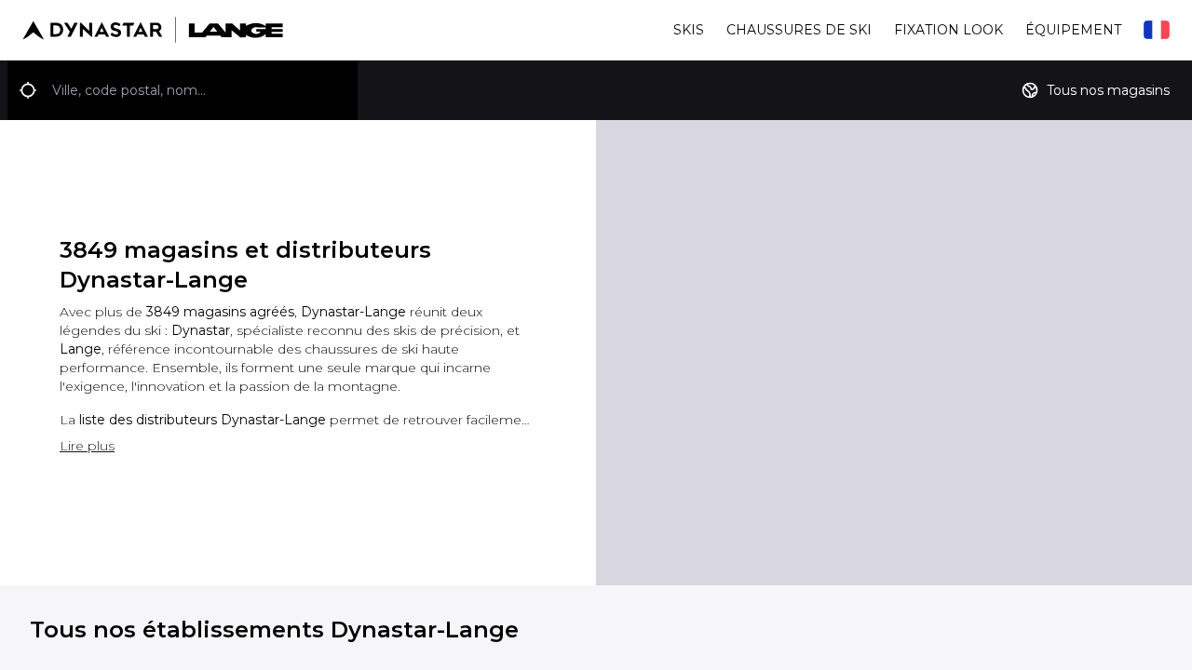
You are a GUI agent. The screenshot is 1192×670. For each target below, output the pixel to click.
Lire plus (87, 445)
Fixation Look (948, 29)
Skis (688, 29)
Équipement (1073, 29)
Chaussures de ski (799, 29)
